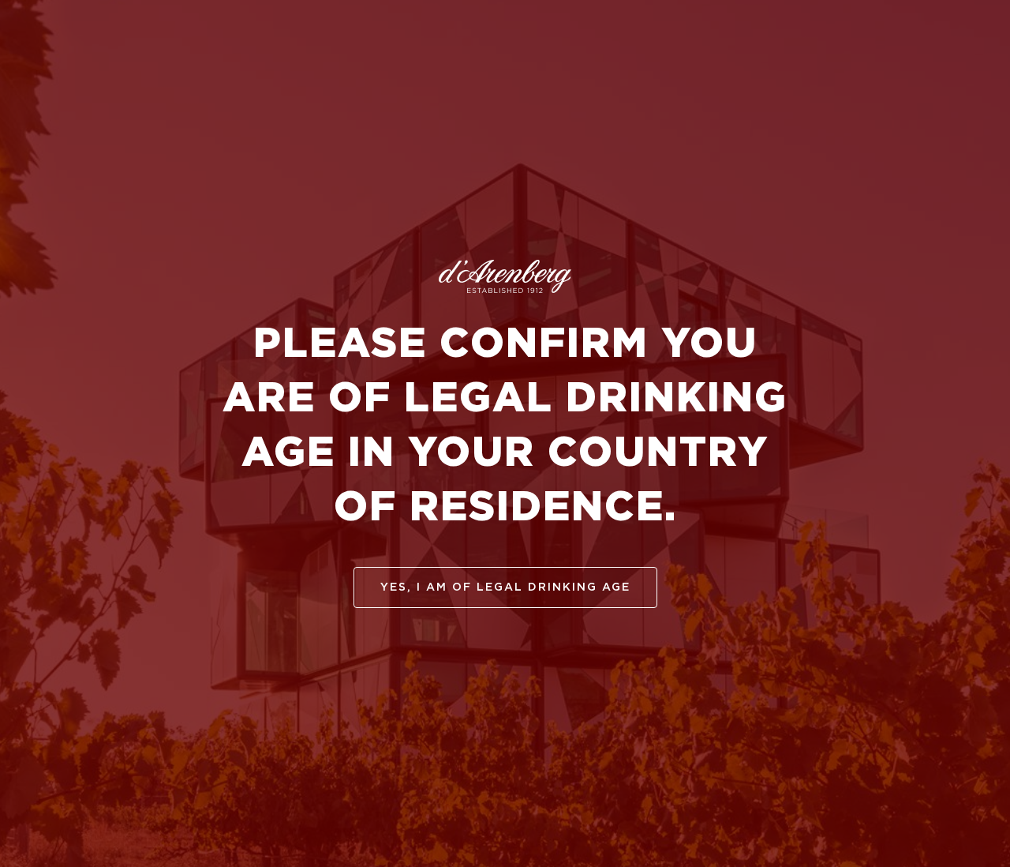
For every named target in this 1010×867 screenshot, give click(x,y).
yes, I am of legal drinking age (505, 587)
